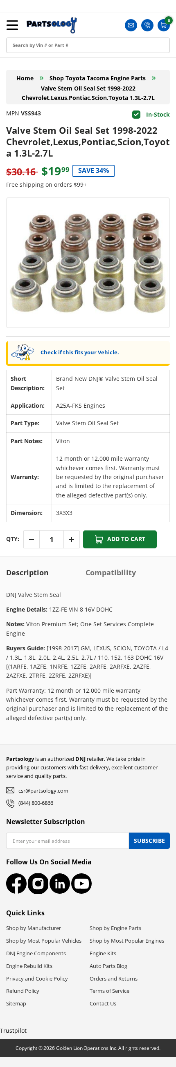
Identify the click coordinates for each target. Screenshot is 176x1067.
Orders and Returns (114, 978)
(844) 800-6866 (35, 802)
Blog (14, 88)
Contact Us (103, 1003)
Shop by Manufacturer (33, 928)
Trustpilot (13, 1030)
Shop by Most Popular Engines (127, 940)
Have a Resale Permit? (39, 125)
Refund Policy (22, 990)
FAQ (14, 106)
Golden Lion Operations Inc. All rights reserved (107, 1048)
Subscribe (149, 840)
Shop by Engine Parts (115, 928)
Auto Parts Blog (108, 966)
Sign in (17, 33)
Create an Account (34, 51)
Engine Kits (103, 953)
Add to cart (126, 539)
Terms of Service (109, 990)
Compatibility (111, 572)
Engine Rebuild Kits (29, 966)
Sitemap (16, 1003)
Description (27, 572)
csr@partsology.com (43, 790)
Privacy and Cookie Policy (37, 978)
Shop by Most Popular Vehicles (43, 940)
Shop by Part (26, 70)
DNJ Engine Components (36, 953)
